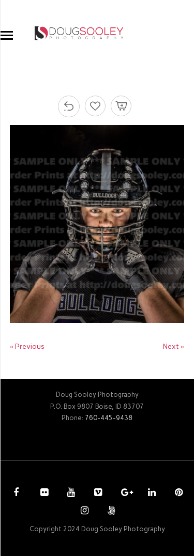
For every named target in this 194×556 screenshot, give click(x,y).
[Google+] (123, 493)
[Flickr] (43, 493)
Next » (173, 346)
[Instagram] (83, 511)
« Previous (27, 346)
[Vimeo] (97, 493)
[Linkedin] (150, 493)
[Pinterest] (177, 493)
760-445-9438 (108, 418)
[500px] (110, 511)
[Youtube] (70, 493)
